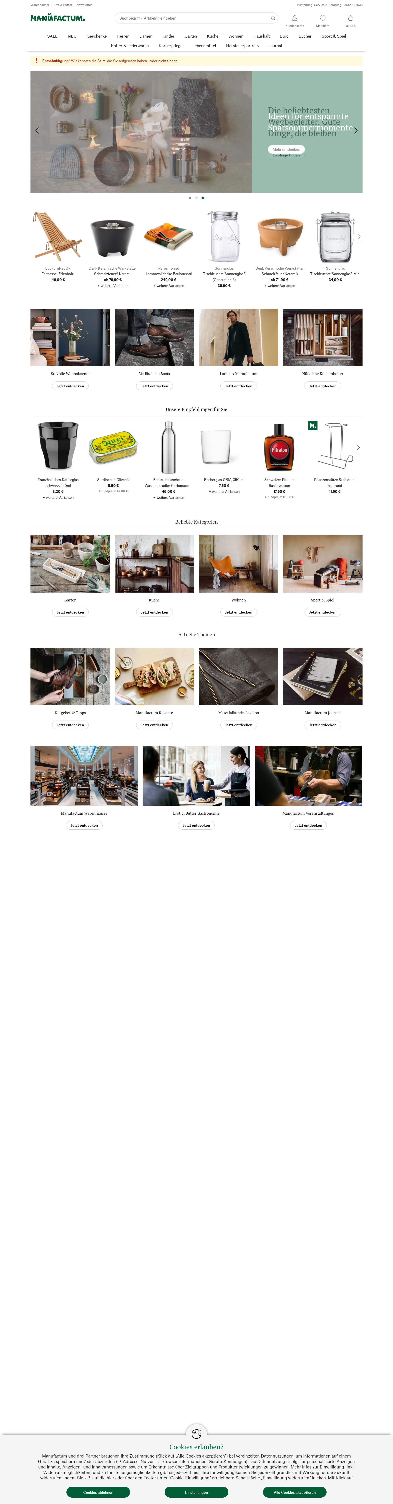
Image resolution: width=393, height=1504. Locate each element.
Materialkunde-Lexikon (238, 712)
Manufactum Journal (323, 712)
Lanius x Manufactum (238, 373)
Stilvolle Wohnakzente (70, 373)
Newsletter (84, 5)
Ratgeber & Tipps (70, 712)
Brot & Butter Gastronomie (196, 813)
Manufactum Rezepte (154, 712)
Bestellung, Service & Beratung (330, 5)
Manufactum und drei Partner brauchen (81, 1455)
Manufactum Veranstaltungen (308, 813)
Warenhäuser (39, 5)
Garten (70, 600)
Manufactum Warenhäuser (84, 813)
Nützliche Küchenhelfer (322, 373)
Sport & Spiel (322, 600)
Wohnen (239, 600)
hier (195, 1472)
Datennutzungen (277, 1455)
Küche (154, 600)
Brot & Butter (62, 5)
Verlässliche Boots (154, 373)
